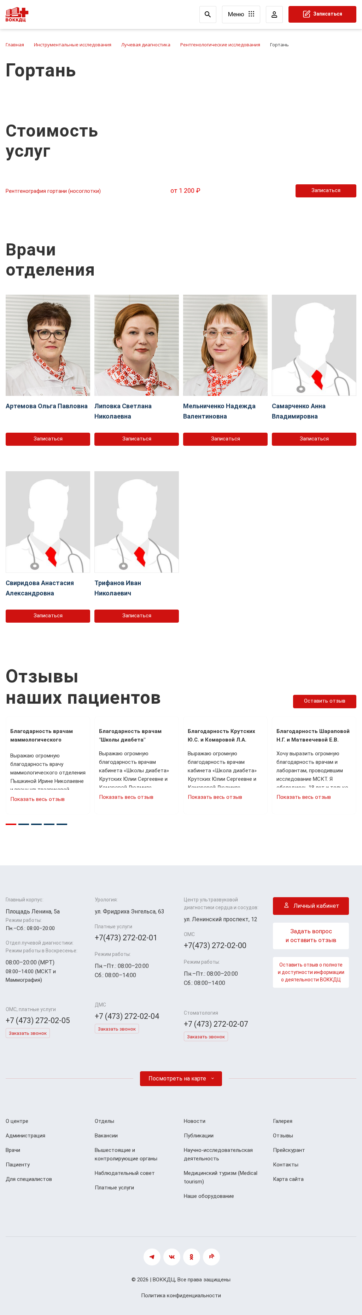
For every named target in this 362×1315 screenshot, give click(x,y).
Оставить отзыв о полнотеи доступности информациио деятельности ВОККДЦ (311, 972)
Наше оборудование (209, 1196)
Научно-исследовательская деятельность (218, 1154)
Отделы (104, 1121)
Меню (237, 14)
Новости (194, 1121)
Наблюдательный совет (125, 1173)
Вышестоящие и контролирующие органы (126, 1154)
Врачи (13, 1150)
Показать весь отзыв (37, 799)
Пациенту (18, 1164)
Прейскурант (289, 1150)
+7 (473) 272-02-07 (216, 1024)
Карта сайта (288, 1179)
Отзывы (283, 1135)
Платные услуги (114, 1187)
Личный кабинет (315, 905)
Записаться (327, 14)
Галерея (282, 1121)
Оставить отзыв (324, 701)
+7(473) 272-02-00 (215, 945)
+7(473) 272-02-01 (126, 937)
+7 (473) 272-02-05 (38, 1020)
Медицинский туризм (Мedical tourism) (220, 1177)
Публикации (199, 1135)
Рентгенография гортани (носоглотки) (53, 191)
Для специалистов (29, 1179)
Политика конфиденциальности (181, 1295)
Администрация (25, 1135)
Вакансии (106, 1135)
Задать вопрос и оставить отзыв (311, 936)
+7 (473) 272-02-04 (127, 1016)
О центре (17, 1121)
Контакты (285, 1164)
